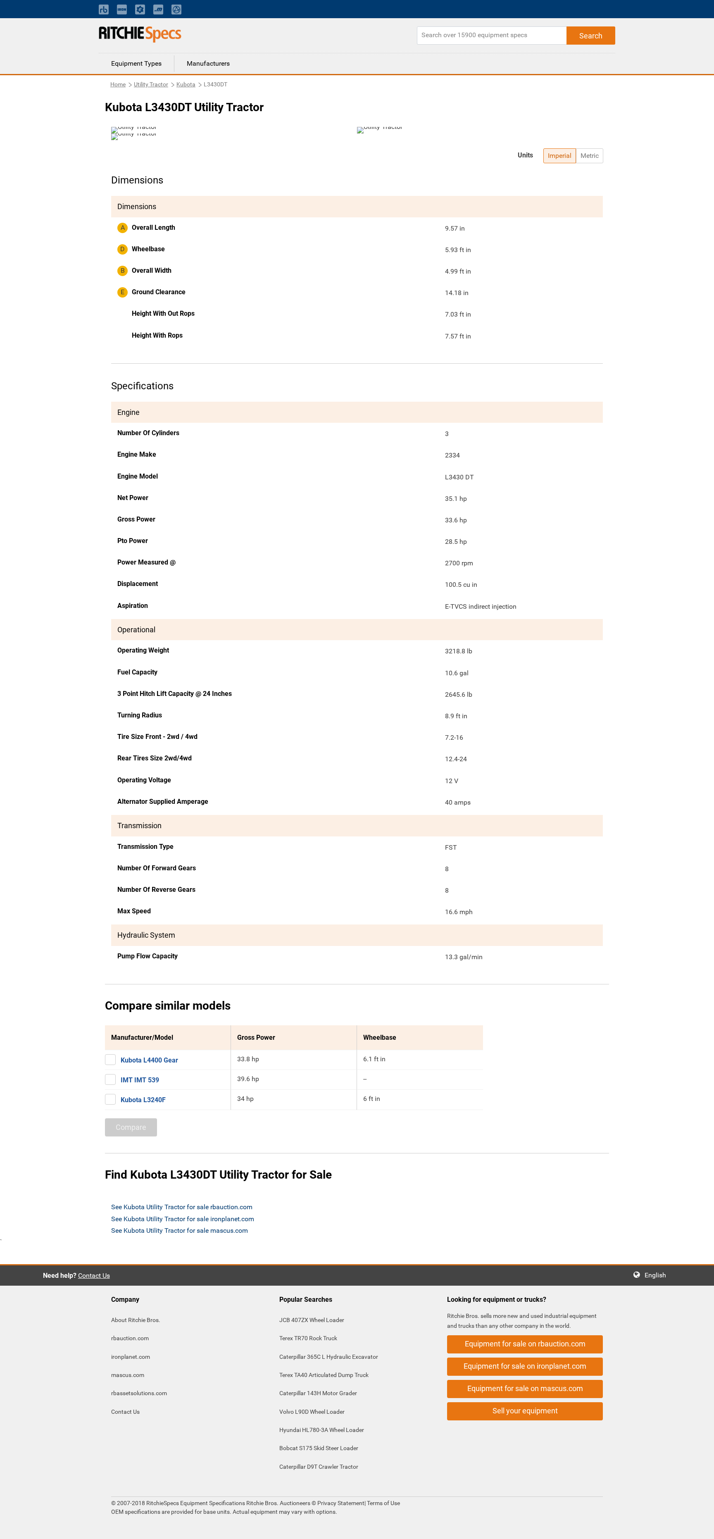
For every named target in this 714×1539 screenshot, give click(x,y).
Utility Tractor (151, 84)
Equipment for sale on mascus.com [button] (525, 1388)
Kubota (185, 84)
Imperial (559, 156)
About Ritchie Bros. (135, 1320)
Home (118, 84)
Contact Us (94, 1275)
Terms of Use (383, 1503)
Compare (131, 1127)
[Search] (590, 35)
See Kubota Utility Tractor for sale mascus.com (179, 1230)
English (658, 1275)
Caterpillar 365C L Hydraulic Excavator (328, 1356)
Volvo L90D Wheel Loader (312, 1411)
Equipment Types (136, 63)
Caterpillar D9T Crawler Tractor (318, 1466)
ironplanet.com (130, 1356)
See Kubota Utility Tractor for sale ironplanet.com (182, 1219)
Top (699, 1527)
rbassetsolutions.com (139, 1393)
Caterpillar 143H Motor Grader (318, 1393)
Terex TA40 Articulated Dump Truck (324, 1375)
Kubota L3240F (143, 1100)
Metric (590, 156)
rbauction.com (130, 1338)
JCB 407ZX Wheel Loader (311, 1320)
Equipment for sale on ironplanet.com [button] (525, 1366)
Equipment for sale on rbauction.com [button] (525, 1343)
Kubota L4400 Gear (149, 1060)
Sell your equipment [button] (525, 1410)
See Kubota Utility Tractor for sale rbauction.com (181, 1207)
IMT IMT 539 (140, 1080)
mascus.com (127, 1375)
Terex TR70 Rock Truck (308, 1338)
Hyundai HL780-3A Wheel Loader (321, 1430)
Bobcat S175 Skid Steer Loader (318, 1448)
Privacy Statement (340, 1503)
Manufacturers (208, 63)
